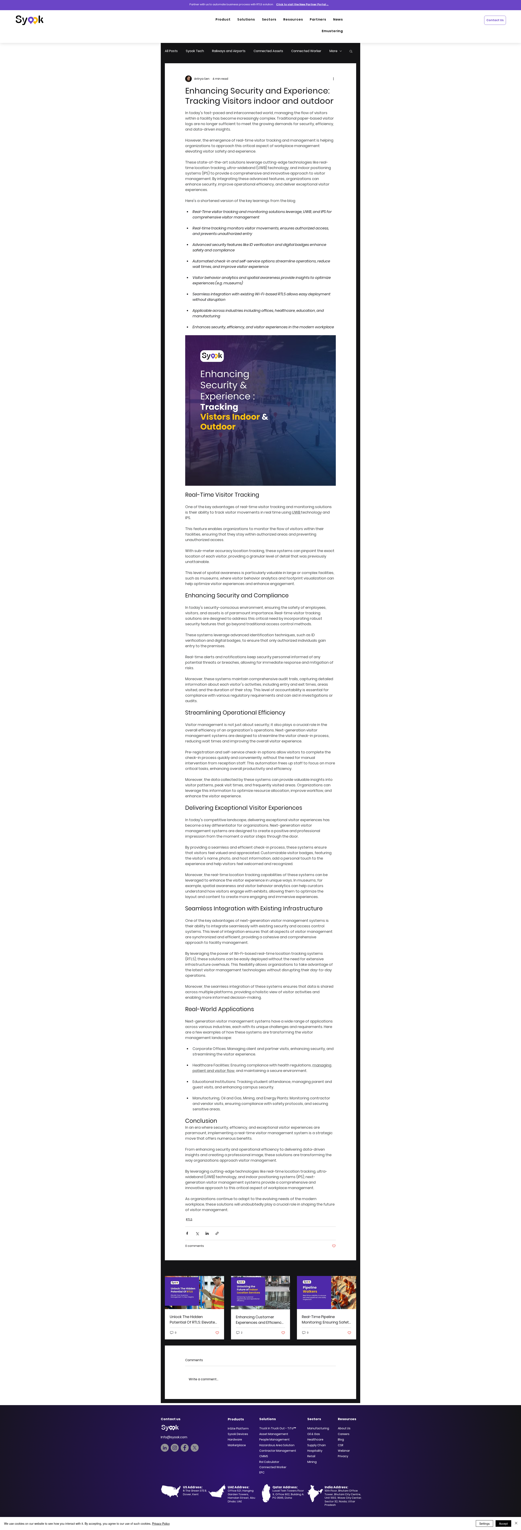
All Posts (171, 51)
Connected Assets (268, 51)
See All (351, 1268)
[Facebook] (185, 1448)
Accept (503, 1523)
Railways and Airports (228, 51)
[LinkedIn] (165, 1448)
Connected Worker (306, 51)
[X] (195, 1448)
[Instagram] (175, 1448)
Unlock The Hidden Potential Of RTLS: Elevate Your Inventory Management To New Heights (192, 1319)
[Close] (516, 1523)
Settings (484, 1523)
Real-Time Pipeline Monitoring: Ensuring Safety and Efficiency (326, 1319)
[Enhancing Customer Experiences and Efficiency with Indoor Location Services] (260, 1292)
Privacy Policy (161, 1523)
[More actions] (333, 78)
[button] (351, 51)
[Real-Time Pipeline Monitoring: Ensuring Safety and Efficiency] (326, 1292)
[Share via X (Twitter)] (197, 1233)
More (333, 51)
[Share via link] (217, 1233)
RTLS (189, 1219)
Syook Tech (195, 51)
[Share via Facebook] (187, 1233)
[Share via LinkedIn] (207, 1233)
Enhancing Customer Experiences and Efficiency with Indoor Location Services (259, 1319)
